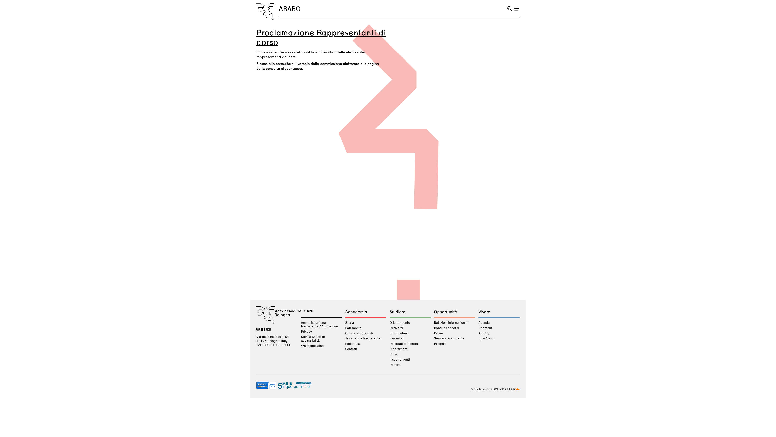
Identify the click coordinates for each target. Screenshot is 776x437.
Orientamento (400, 323)
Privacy (306, 331)
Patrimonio (353, 328)
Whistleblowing (312, 346)
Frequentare (399, 333)
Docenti (395, 365)
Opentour (485, 328)
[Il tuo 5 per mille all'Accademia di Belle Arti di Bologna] (294, 386)
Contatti (351, 349)
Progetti (440, 344)
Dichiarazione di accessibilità (313, 338)
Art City (483, 333)
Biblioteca (352, 344)
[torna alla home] (265, 11)
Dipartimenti (399, 349)
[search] (510, 8)
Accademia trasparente (362, 338)
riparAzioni (486, 338)
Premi (438, 333)
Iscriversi (396, 328)
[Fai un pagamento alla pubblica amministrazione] (266, 386)
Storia (349, 323)
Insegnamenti (400, 359)
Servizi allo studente (449, 338)
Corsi (393, 354)
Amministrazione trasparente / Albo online (319, 324)
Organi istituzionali (359, 333)
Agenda (484, 323)
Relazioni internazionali (451, 323)
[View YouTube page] (268, 330)
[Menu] (516, 8)
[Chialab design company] (495, 390)
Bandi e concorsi (446, 328)
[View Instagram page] (258, 330)
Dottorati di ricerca (404, 344)
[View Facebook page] (263, 330)
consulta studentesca (284, 69)
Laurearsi (396, 338)
